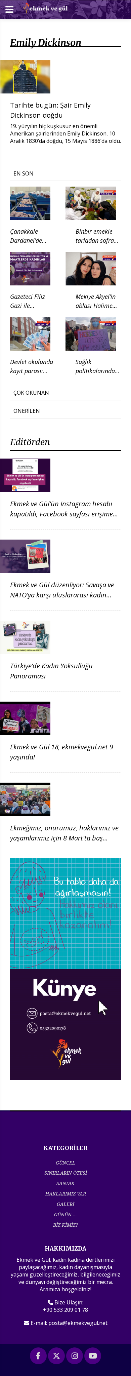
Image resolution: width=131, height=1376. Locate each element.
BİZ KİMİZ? (65, 1225)
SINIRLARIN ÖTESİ (65, 1173)
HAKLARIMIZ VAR (65, 1193)
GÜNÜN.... (65, 1214)
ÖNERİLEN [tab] (26, 411)
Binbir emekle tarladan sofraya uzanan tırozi (98, 240)
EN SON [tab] (23, 173)
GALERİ (65, 1204)
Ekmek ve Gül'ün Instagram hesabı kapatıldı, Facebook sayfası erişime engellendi (61, 513)
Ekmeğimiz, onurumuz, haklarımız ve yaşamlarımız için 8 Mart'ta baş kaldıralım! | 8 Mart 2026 (64, 838)
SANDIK (65, 1183)
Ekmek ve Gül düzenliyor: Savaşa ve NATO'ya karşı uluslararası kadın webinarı (62, 595)
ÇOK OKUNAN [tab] (31, 392)
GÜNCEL (65, 1162)
